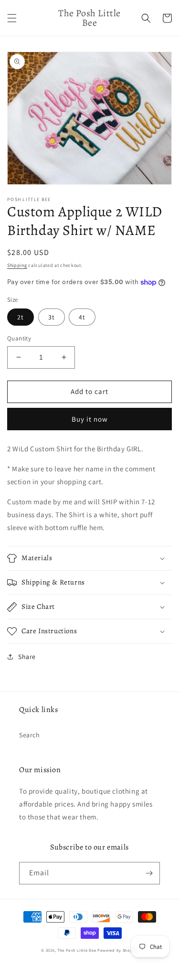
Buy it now (90, 419)
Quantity (19, 338)
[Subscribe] (148, 873)
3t (51, 317)
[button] (11, 18)
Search (29, 735)
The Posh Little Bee (77, 950)
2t (20, 317)
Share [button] (27, 656)
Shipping (17, 265)
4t (82, 317)
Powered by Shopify (117, 950)
